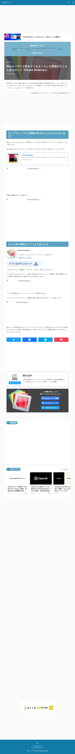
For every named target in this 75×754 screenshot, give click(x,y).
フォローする (15, 383)
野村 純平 (27, 375)
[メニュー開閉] (73, 2)
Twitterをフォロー (51, 408)
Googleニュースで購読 (51, 398)
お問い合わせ (37, 747)
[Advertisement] (37, 109)
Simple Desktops (27, 155)
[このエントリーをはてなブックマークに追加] (45, 339)
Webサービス (10, 62)
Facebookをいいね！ (51, 403)
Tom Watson (28, 258)
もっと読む (64, 469)
